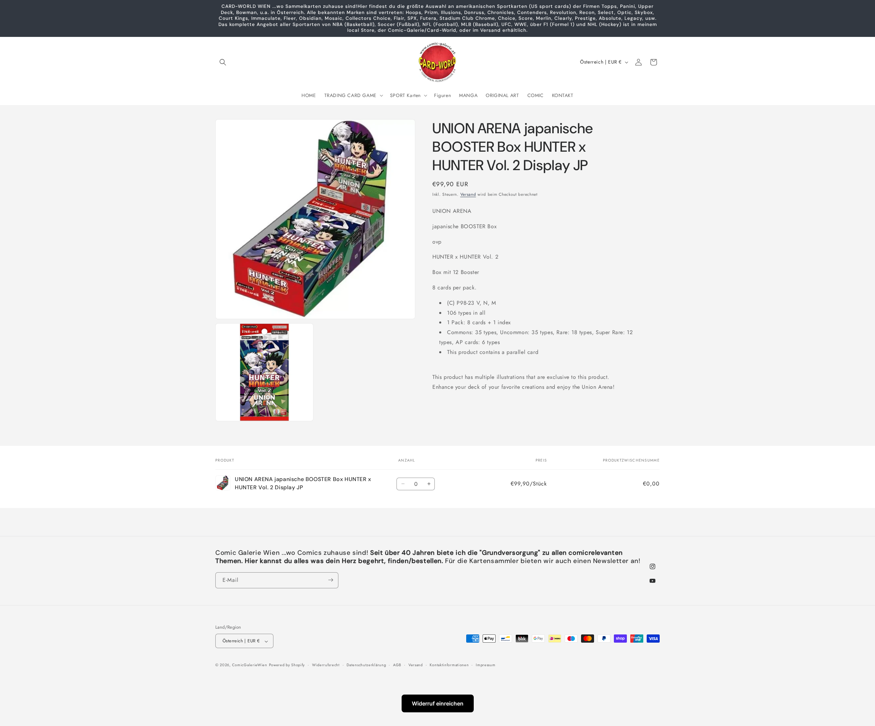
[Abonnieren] (330, 580)
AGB (397, 665)
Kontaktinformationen (449, 665)
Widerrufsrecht (326, 665)
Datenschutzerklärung (366, 665)
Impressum (485, 665)
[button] (222, 62)
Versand (468, 194)
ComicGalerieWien (249, 665)
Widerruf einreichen (437, 703)
